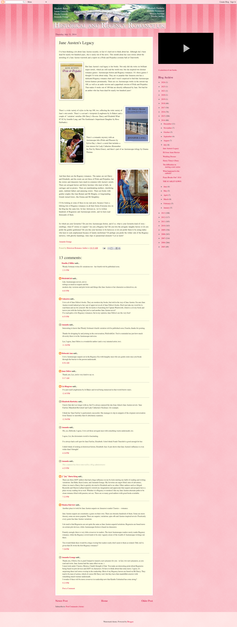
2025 (163, 86)
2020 (163, 95)
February (167, 203)
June (165, 186)
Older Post (147, 600)
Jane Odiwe (66, 371)
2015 (163, 116)
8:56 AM (65, 363)
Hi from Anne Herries (171, 152)
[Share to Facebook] (116, 248)
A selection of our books (167, 70)
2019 (163, 99)
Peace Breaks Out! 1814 (172, 177)
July (165, 144)
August (167, 140)
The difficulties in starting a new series (171, 165)
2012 (163, 217)
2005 (163, 246)
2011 (163, 221)
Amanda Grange (65, 241)
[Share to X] (114, 248)
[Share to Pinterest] (119, 248)
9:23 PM (65, 583)
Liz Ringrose (67, 386)
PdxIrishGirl (67, 278)
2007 (163, 238)
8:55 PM (65, 316)
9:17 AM (65, 378)
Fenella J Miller (68, 263)
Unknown (66, 298)
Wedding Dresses (169, 156)
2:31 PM (65, 270)
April (166, 195)
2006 (163, 242)
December (168, 123)
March (166, 199)
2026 (163, 82)
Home (104, 600)
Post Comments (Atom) (75, 606)
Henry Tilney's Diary (171, 160)
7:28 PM (65, 549)
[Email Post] (104, 248)
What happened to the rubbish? (171, 172)
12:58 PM (66, 419)
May (165, 190)
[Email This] (109, 248)
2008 (163, 234)
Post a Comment (68, 588)
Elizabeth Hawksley (70, 401)
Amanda (65, 324)
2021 (163, 90)
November (168, 128)
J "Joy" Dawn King (70, 476)
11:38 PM (66, 345)
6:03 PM (65, 290)
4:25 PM (65, 468)
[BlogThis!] (111, 248)
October (167, 132)
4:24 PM (65, 453)
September (168, 136)
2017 (163, 107)
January (167, 207)
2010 (163, 225)
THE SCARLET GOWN (172, 181)
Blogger (130, 621)
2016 (163, 111)
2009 (163, 230)
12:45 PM (66, 393)
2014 (163, 120)
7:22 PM (65, 496)
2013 (163, 213)
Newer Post (61, 600)
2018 (163, 103)
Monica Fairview (68, 504)
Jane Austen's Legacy (171, 148)
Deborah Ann (67, 353)
